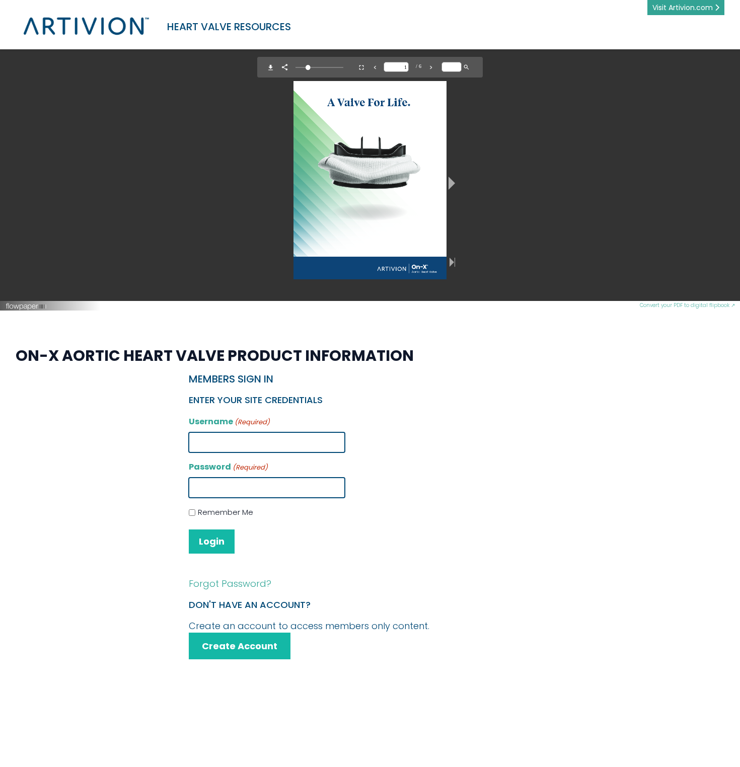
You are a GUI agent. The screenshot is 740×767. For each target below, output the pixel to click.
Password (228, 467)
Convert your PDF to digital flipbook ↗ (687, 305)
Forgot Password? (230, 583)
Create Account (239, 646)
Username (229, 421)
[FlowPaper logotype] (323, 306)
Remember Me (225, 512)
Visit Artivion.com (683, 8)
